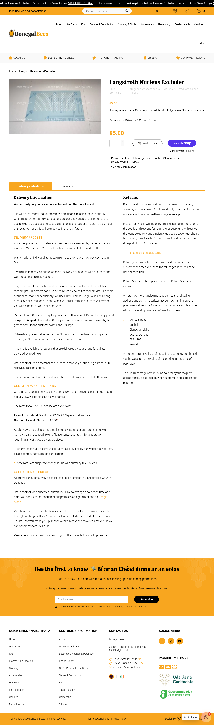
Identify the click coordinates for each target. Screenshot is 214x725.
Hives (58, 24)
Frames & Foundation (102, 24)
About (62, 639)
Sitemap (63, 704)
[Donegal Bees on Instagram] (171, 641)
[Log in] (187, 11)
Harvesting (164, 24)
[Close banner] (210, 3)
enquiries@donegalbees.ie (145, 252)
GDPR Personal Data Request (75, 668)
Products (183, 89)
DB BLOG (153, 57)
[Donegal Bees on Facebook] (162, 641)
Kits (83, 24)
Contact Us (65, 697)
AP (175, 89)
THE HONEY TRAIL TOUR (111, 57)
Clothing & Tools (127, 24)
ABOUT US (19, 57)
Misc (202, 43)
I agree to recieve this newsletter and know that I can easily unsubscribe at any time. (104, 606)
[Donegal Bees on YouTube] (179, 641)
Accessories (147, 24)
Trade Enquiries (67, 689)
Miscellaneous (17, 704)
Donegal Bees (36, 718)
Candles (198, 24)
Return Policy (66, 660)
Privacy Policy (119, 718)
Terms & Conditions (70, 675)
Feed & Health (182, 24)
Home (13, 71)
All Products (165, 89)
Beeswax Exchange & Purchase (76, 653)
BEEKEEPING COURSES (61, 57)
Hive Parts (71, 24)
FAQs (62, 682)
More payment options (181, 150)
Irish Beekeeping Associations (27, 11)
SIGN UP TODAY (74, 3)
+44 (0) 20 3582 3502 (128, 663)
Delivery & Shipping (69, 646)
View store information (123, 166)
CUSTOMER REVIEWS (193, 57)
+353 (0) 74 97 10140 (127, 659)
